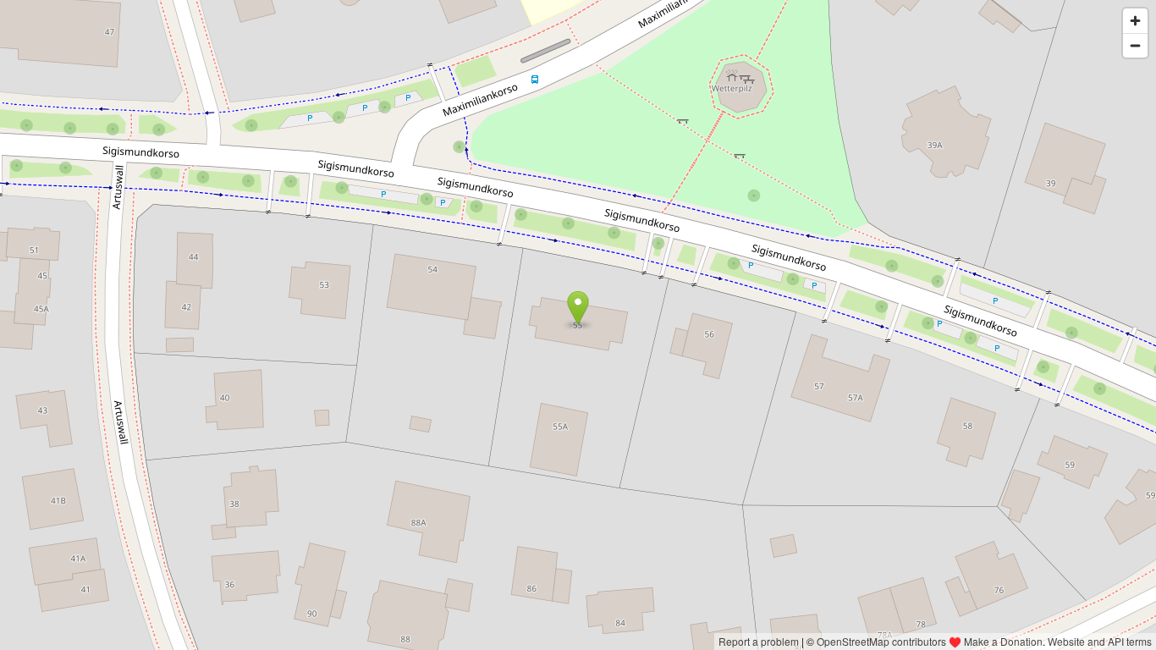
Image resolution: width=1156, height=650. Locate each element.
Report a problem (758, 641)
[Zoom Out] (1135, 45)
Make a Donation (1003, 641)
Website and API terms (1100, 641)
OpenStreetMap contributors (881, 641)
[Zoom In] (1135, 20)
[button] (578, 308)
